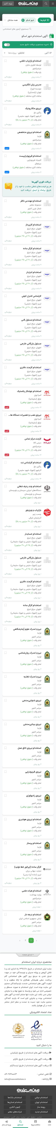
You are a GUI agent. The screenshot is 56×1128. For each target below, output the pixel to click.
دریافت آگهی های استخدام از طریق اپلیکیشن (29, 1052)
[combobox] (10, 53)
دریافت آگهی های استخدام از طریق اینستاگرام (30, 1065)
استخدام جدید (41, 1111)
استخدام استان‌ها (14, 1102)
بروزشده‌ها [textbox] (12, 53)
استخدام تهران (41, 1102)
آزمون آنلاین (14, 1107)
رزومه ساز (41, 1107)
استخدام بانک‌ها (15, 1097)
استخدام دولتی (41, 1097)
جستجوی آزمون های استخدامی (16, 29)
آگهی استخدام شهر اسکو (35, 36)
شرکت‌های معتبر (15, 1111)
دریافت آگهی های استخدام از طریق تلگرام (31, 1059)
